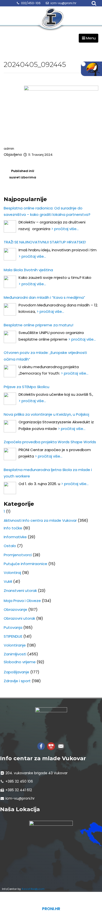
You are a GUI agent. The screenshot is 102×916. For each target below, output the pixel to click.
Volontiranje (15, 645)
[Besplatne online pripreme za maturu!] (10, 337)
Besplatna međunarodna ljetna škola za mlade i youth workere (48, 473)
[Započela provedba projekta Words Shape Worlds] (10, 454)
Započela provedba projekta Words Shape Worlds (50, 441)
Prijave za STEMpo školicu (26, 386)
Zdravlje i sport (17, 680)
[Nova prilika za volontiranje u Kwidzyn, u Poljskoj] (10, 426)
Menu (91, 38)
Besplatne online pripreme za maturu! (38, 325)
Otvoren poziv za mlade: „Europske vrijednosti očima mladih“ (45, 356)
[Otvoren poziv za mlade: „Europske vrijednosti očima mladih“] (10, 371)
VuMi (8, 581)
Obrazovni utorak (19, 618)
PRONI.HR (51, 909)
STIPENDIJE (13, 636)
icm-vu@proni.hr (63, 3)
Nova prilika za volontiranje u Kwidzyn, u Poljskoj (46, 414)
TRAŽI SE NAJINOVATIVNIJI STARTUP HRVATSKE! (45, 242)
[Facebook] (41, 745)
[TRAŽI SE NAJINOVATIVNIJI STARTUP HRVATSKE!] (10, 254)
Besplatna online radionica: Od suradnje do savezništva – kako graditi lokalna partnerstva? (47, 211)
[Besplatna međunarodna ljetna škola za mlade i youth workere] (10, 488)
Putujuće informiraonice (25, 563)
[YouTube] (51, 745)
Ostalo (10, 545)
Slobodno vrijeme (20, 661)
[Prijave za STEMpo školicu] (10, 399)
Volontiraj (12, 572)
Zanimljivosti (15, 654)
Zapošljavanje (16, 672)
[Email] (60, 745)
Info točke (13, 528)
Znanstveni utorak (20, 590)
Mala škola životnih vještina (28, 269)
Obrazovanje (15, 609)
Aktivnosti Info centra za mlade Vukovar (40, 520)
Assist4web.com (33, 889)
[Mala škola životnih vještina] (10, 282)
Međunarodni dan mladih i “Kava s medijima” (44, 297)
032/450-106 (31, 3)
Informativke (15, 536)
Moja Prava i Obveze (22, 600)
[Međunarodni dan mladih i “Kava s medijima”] (10, 309)
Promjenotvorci (18, 554)
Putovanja (13, 627)
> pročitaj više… (65, 228)
